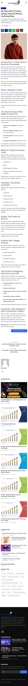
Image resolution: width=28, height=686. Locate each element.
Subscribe (23, 672)
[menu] (2, 2)
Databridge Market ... (5, 450)
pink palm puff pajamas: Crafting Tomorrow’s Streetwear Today (14, 344)
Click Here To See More (18, 330)
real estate (20, 586)
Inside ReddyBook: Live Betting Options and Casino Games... (13, 400)
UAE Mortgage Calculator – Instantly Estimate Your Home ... (13, 554)
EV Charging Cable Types (8, 424)
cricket (13, 586)
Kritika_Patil (3, 425)
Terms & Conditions (6, 682)
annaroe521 (4, 535)
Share (8, 586)
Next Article (13, 348)
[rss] (2, 631)
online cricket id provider (7, 579)
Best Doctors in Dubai (16, 589)
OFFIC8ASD (4, 368)
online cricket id (10, 573)
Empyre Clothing (5, 589)
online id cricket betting (14, 595)
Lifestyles (4, 595)
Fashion (3, 576)
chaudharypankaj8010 (6, 556)
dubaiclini (14, 540)
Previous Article (15, 342)
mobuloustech (14, 642)
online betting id (20, 573)
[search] (26, 2)
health (3, 586)
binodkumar (14, 548)
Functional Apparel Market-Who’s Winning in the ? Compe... (13, 519)
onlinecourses (14, 652)
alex (1, 403)
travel (3, 573)
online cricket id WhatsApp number (9, 583)
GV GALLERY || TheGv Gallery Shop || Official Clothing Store (14, 351)
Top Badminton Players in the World (11, 558)
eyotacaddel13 (5, 560)
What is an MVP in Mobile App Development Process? (19, 640)
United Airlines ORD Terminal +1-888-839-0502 (14, 533)
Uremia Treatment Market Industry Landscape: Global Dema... (11, 495)
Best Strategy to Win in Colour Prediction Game (19, 546)
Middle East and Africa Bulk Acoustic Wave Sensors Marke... (13, 471)
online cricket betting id (13, 576)
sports (22, 576)
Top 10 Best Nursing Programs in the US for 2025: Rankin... (18, 649)
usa (21, 583)
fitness (3, 592)
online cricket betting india (19, 592)
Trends (9, 592)
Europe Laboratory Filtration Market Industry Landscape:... (13, 447)
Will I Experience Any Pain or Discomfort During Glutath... (19, 538)
